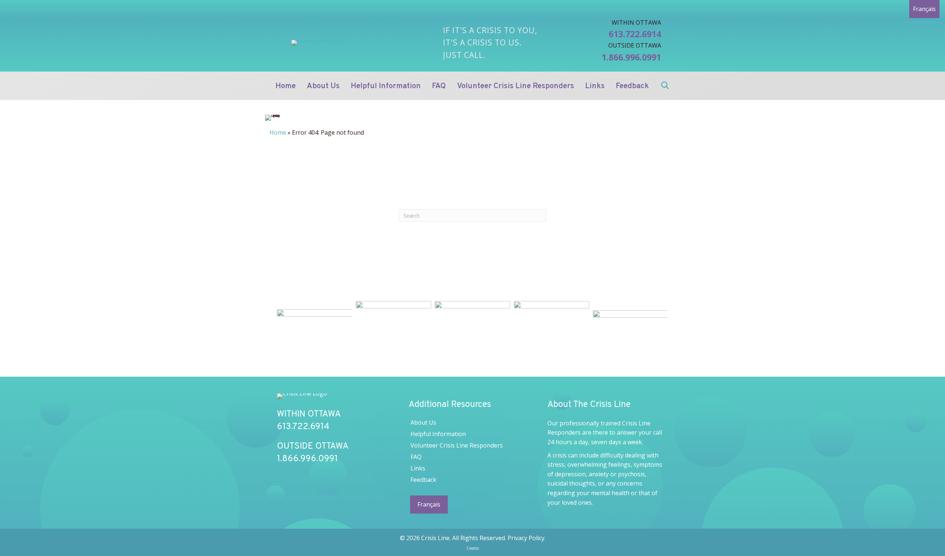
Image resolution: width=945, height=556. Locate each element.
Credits (473, 548)
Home (277, 132)
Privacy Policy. (527, 538)
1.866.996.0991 (631, 57)
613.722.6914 (635, 34)
